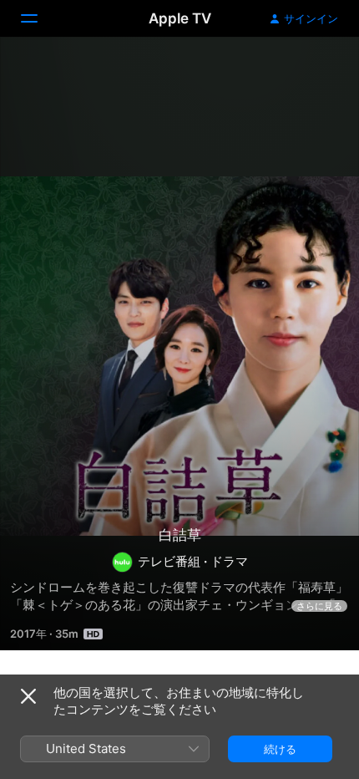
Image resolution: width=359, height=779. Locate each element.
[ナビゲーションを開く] (39, 18)
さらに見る (319, 606)
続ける (280, 749)
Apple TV (180, 18)
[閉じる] (28, 696)
